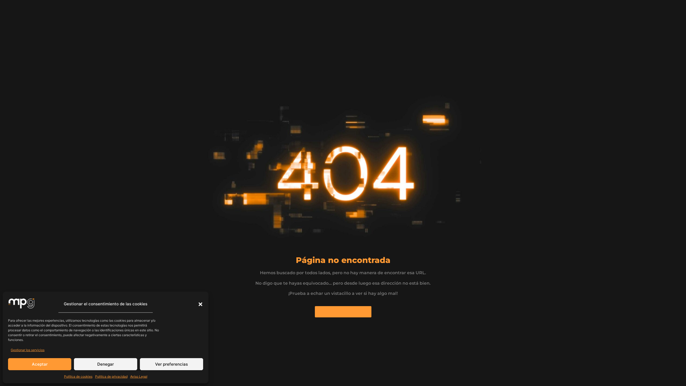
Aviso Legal (138, 376)
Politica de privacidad (111, 376)
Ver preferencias (171, 364)
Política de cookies (78, 376)
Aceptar (40, 364)
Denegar (105, 364)
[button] (200, 304)
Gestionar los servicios (27, 350)
